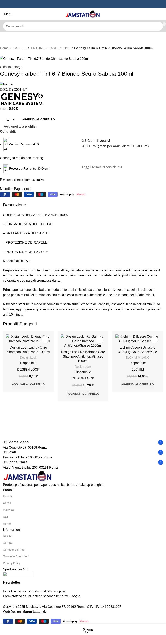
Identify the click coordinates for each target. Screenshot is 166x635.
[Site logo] (83, 14)
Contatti (8, 542)
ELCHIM (137, 369)
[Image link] (28, 476)
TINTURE (37, 48)
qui (119, 167)
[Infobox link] (83, 442)
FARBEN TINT (59, 48)
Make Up (9, 509)
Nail (5, 516)
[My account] (164, 14)
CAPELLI (19, 48)
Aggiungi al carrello (38, 119)
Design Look (28, 357)
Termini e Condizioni (16, 556)
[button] (28, 384)
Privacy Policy (12, 563)
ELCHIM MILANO (138, 357)
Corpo (7, 502)
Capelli (7, 496)
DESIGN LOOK (28, 369)
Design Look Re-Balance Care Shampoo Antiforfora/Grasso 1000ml (83, 356)
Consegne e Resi (14, 549)
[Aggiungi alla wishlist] (45, 339)
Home (4, 48)
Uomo (7, 523)
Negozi (7, 535)
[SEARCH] (164, 24)
